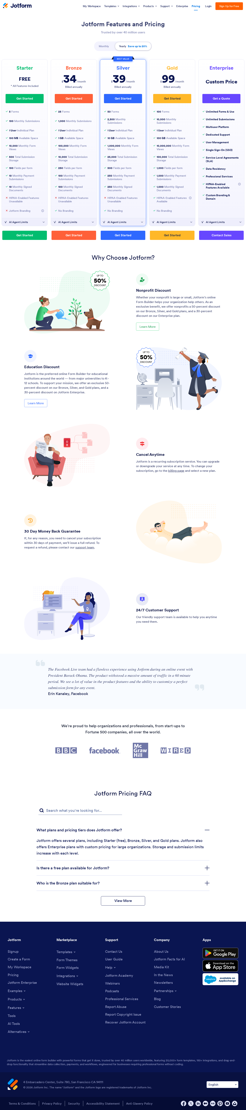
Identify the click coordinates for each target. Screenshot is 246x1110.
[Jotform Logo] (17, 6)
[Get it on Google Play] (220, 953)
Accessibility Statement (103, 1103)
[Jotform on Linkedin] (198, 1103)
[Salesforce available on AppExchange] (220, 979)
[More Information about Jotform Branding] (42, 210)
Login (208, 6)
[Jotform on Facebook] (183, 1103)
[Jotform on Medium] (205, 1103)
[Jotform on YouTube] (227, 1103)
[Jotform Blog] (212, 1103)
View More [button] (123, 900)
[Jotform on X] (191, 1103)
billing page (176, 471)
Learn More (148, 327)
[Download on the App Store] (220, 966)
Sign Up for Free (229, 6)
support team (84, 547)
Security (74, 1103)
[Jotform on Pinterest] (220, 1103)
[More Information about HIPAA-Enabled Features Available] (190, 198)
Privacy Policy (52, 1103)
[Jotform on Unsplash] (234, 1103)
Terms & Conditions (22, 1103)
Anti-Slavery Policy (139, 1103)
